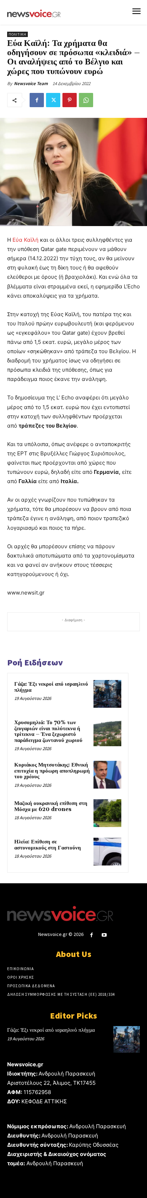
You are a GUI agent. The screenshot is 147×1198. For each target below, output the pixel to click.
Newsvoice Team (31, 83)
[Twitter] (53, 100)
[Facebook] (37, 100)
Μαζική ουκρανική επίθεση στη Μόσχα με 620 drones (50, 806)
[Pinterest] (69, 100)
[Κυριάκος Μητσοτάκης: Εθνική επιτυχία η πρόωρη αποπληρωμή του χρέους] (107, 775)
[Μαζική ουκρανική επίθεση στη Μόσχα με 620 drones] (107, 813)
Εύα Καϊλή (25, 239)
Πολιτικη (17, 34)
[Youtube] (104, 935)
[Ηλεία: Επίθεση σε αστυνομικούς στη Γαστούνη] (107, 851)
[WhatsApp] (86, 100)
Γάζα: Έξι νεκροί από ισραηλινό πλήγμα (51, 687)
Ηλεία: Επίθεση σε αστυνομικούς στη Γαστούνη (47, 844)
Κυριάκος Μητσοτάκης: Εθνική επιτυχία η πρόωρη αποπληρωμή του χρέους (52, 771)
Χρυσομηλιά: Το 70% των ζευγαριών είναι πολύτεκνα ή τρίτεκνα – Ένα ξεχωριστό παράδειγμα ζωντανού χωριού (48, 731)
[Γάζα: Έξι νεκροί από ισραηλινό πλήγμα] (107, 694)
